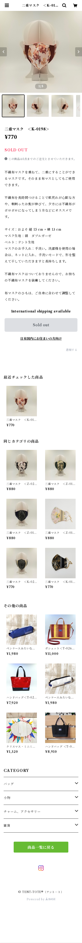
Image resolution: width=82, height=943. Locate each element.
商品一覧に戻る (41, 847)
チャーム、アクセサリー (22, 812)
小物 (7, 798)
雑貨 (7, 825)
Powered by (36, 899)
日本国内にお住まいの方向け (41, 339)
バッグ (9, 784)
